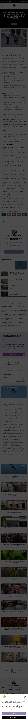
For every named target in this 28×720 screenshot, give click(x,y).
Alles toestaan (14, 713)
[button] (25, 697)
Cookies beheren (14, 717)
